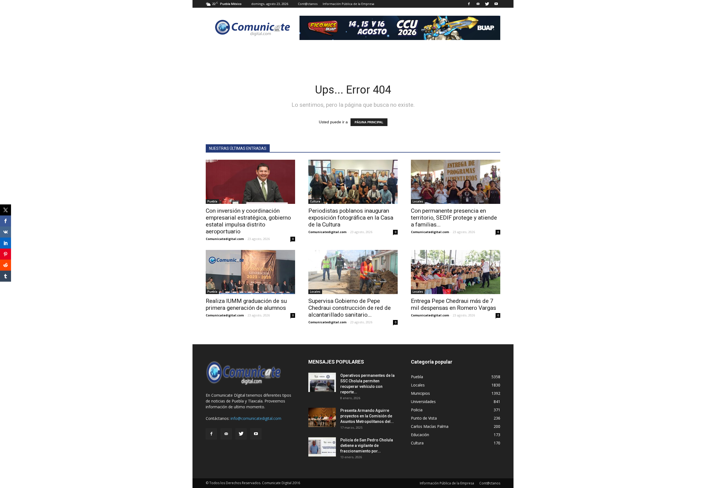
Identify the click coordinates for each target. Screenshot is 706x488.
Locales (418, 201)
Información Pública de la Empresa (348, 4)
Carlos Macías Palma (429, 426)
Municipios (420, 393)
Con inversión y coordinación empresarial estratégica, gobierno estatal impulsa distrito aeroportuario (248, 221)
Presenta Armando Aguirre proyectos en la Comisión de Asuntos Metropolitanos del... (367, 416)
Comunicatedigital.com (225, 239)
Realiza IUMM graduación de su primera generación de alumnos (246, 304)
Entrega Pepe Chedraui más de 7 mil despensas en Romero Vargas (453, 304)
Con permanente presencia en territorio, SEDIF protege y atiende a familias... (454, 217)
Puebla (212, 201)
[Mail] (478, 4)
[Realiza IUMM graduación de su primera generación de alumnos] (250, 272)
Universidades (423, 401)
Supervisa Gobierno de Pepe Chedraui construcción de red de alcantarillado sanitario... (349, 308)
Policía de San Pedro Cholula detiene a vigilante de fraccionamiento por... (366, 445)
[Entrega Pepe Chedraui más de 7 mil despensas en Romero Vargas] (455, 272)
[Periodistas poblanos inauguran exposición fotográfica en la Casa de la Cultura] (353, 182)
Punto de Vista (424, 418)
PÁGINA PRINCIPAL (369, 122)
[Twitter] (487, 4)
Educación (420, 434)
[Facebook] (469, 4)
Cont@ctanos (307, 4)
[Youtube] (496, 4)
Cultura (315, 201)
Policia (416, 409)
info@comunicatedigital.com (256, 418)
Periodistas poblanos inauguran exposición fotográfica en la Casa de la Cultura (350, 217)
